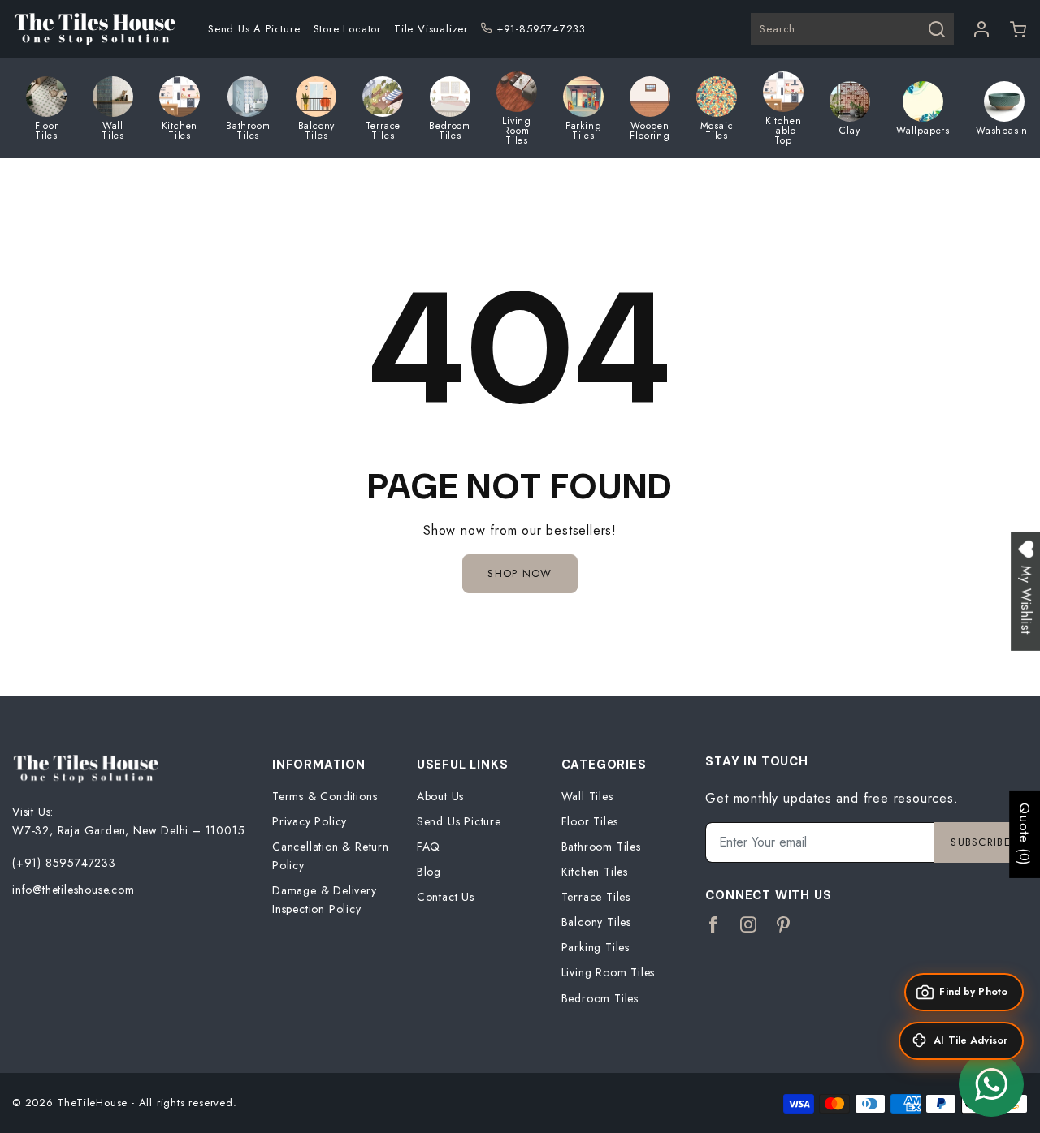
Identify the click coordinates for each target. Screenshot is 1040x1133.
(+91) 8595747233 (64, 863)
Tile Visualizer (431, 29)
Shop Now (520, 573)
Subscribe (981, 842)
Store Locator (347, 29)
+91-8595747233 (541, 29)
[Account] (981, 29)
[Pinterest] (783, 925)
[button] (1018, 29)
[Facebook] (713, 925)
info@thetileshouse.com (73, 889)
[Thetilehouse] (94, 29)
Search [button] (777, 29)
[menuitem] (254, 29)
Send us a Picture (254, 29)
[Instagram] (748, 925)
